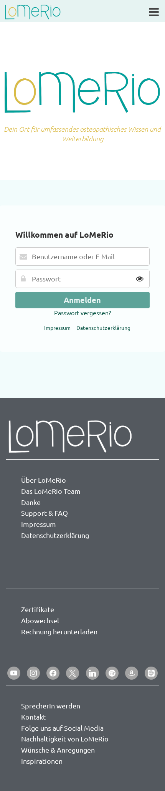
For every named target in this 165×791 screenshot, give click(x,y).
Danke (31, 502)
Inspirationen (42, 761)
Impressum (57, 327)
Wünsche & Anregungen (58, 750)
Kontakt (33, 717)
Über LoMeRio (43, 480)
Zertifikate (37, 609)
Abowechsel (40, 620)
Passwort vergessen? (82, 312)
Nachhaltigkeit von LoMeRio (65, 739)
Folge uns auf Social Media (62, 728)
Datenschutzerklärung (103, 327)
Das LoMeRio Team (51, 491)
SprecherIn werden (50, 706)
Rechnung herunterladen (59, 631)
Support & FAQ (44, 513)
